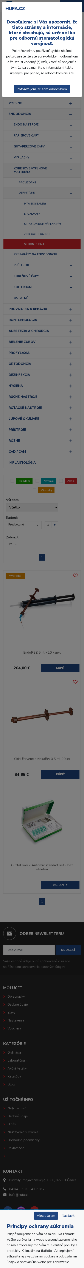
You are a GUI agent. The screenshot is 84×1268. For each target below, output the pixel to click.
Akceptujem (46, 1215)
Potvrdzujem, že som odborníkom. (42, 89)
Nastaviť (68, 1215)
